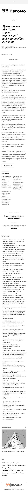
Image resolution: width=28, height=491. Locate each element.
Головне (14, 465)
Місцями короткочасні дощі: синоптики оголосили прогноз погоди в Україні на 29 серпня (13, 259)
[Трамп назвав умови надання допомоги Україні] (7, 182)
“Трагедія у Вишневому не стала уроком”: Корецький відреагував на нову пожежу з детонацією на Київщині (13, 241)
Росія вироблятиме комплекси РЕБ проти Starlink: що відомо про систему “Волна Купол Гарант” (13, 340)
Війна (9, 465)
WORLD (4, 463)
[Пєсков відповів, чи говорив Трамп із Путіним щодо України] (7, 198)
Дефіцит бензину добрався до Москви (12, 380)
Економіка (21, 465)
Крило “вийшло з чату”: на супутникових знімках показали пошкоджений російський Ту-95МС (14, 366)
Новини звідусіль (10, 46)
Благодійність (17, 463)
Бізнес (4, 465)
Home (3, 46)
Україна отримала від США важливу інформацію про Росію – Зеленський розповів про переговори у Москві (14, 376)
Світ (17, 473)
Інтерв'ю (10, 463)
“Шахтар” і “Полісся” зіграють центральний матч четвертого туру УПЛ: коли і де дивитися (14, 334)
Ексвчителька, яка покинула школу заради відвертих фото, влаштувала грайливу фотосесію (13, 265)
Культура (4, 468)
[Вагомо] (14, 11)
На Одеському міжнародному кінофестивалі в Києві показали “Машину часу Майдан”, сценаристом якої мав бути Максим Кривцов (14, 312)
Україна (4, 475)
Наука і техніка (12, 468)
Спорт (22, 473)
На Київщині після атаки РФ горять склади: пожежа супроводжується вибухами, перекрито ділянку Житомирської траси (14, 295)
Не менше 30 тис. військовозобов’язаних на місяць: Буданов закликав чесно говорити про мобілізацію (14, 392)
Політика (20, 470)
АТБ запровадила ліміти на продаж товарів (14, 350)
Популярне (6, 473)
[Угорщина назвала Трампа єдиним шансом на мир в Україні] (19, 183)
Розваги (13, 473)
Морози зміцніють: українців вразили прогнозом (14, 217)
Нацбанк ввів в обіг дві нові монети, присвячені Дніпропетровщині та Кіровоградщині (12, 346)
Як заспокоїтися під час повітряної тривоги (13, 451)
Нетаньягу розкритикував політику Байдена (14, 226)
